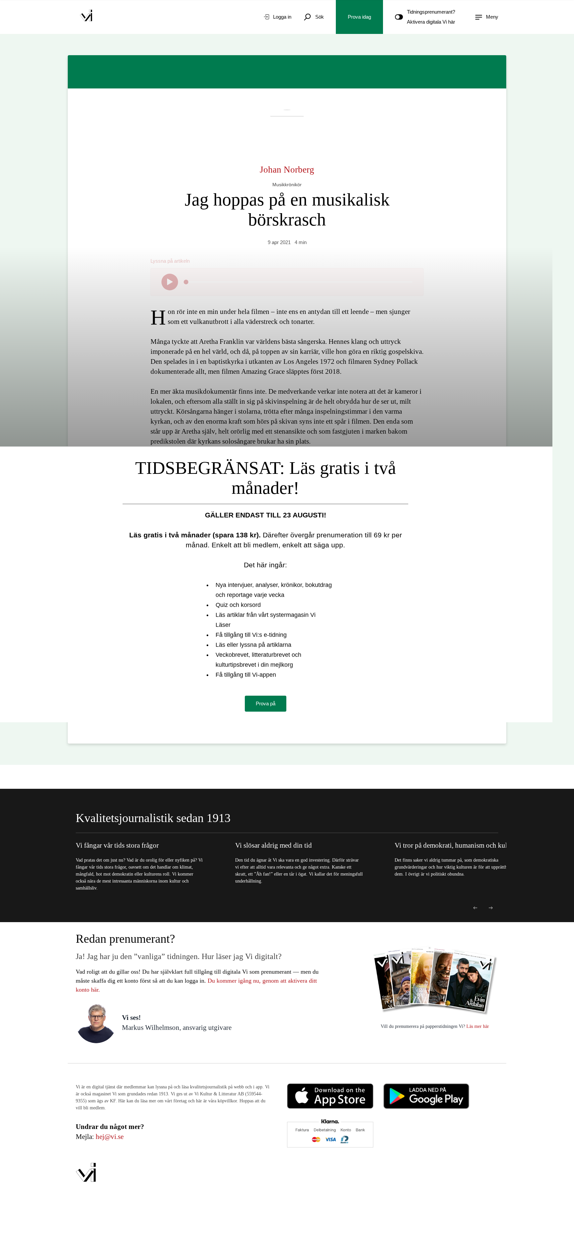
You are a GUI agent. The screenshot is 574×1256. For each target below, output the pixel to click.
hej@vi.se (110, 1137)
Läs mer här (477, 1026)
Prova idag (359, 17)
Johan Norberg (287, 170)
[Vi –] (86, 17)
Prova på (265, 703)
